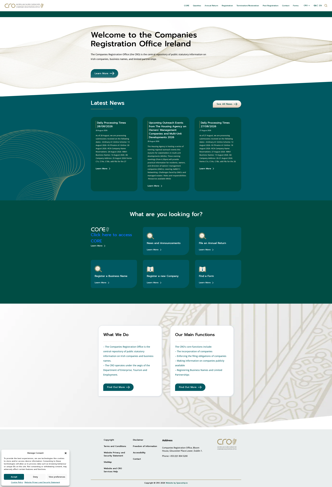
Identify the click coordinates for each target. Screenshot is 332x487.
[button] (65, 453)
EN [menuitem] (320, 5)
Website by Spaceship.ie (177, 483)
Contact (137, 459)
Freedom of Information (145, 446)
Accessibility (139, 452)
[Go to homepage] (24, 5)
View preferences (57, 476)
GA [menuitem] (315, 5)
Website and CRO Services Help (113, 470)
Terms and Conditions (115, 446)
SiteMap (108, 462)
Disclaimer (138, 439)
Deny (35, 476)
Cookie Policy (17, 482)
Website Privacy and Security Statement (42, 482)
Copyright (109, 439)
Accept (14, 476)
